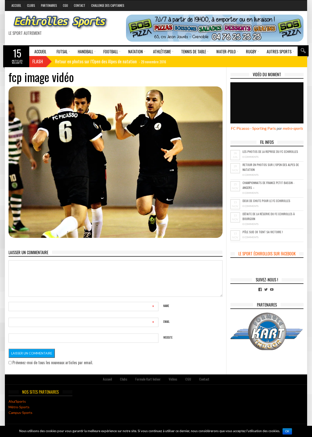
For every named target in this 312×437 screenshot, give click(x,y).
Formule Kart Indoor (148, 378)
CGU (65, 5)
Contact (79, 5)
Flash (37, 61)
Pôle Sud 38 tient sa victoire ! (263, 232)
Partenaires (49, 5)
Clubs (31, 5)
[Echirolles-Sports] (60, 22)
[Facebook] (260, 289)
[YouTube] (272, 289)
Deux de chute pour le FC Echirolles (266, 201)
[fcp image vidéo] (116, 162)
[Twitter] (266, 289)
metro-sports (293, 128)
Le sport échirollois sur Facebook (267, 254)
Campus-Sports (20, 412)
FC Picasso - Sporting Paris (253, 128)
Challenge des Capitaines (107, 5)
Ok (287, 431)
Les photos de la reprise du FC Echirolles (270, 151)
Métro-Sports (19, 407)
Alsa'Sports (17, 401)
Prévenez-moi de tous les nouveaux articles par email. (52, 362)
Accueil (16, 5)
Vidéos (173, 378)
